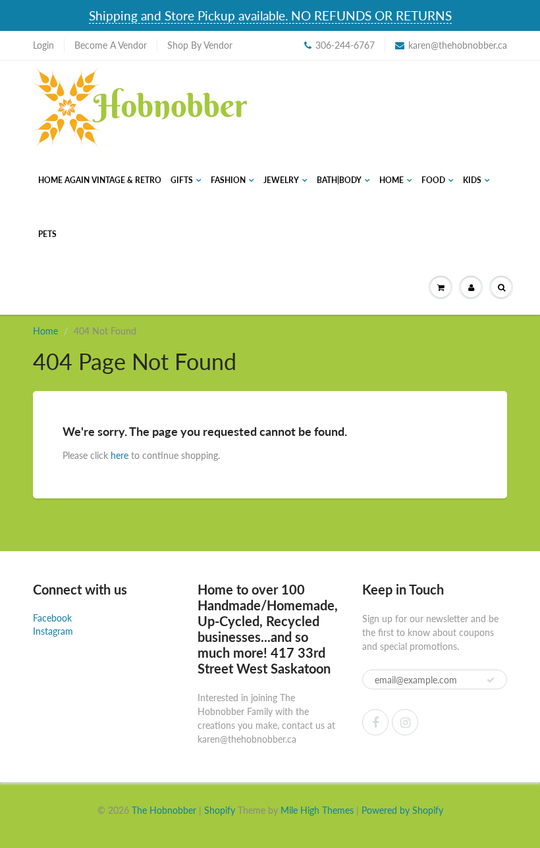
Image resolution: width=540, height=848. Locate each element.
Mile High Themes (317, 810)
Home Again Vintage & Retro (99, 180)
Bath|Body (339, 180)
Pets (47, 234)
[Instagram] (405, 722)
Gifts (182, 180)
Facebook (52, 617)
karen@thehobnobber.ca (457, 45)
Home (391, 180)
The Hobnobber (164, 810)
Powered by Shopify (402, 810)
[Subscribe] (490, 680)
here (119, 455)
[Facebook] (375, 722)
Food (433, 180)
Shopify (219, 810)
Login (43, 45)
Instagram (53, 631)
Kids (472, 180)
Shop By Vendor (199, 45)
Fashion (228, 180)
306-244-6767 (345, 45)
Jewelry (281, 180)
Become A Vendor (110, 45)
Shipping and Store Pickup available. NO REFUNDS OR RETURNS (270, 15)
